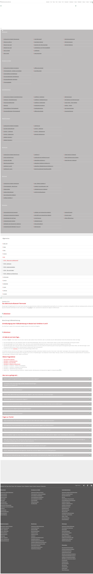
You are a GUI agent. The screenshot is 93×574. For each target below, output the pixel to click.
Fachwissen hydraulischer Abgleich (11, 215)
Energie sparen (67, 215)
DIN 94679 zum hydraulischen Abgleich (42, 215)
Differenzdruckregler (38, 68)
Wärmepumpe (37, 226)
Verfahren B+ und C (7, 169)
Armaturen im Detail (6, 60)
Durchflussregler (38, 70)
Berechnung (4, 147)
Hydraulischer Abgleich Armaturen (11, 68)
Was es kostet (6, 50)
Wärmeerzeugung (68, 42)
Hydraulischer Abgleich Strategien (10, 125)
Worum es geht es (7, 42)
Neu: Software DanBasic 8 (39, 183)
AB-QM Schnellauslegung (39, 192)
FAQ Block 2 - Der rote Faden (10, 362)
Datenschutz (43, 486)
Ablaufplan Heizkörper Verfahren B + (42, 163)
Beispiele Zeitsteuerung (39, 134)
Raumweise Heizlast (38, 42)
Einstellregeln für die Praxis (9, 218)
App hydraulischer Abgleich (9, 195)
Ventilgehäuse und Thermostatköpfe (42, 47)
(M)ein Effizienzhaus (68, 218)
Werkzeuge (4, 176)
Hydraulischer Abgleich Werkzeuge (11, 183)
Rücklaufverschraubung (39, 105)
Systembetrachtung (6, 89)
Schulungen (66, 1)
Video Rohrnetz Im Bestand (70, 160)
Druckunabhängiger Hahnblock (10, 79)
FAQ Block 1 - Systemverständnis (10, 361)
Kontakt (87, 1)
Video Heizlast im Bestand (70, 154)
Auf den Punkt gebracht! (8, 128)
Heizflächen (36, 50)
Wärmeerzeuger (68, 97)
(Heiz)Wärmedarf (38, 39)
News (54, 1)
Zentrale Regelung (68, 44)
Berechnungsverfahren (8, 163)
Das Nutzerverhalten (69, 108)
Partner (60, 1)
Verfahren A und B (7, 166)
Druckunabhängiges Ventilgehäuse (11, 76)
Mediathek (79, 1)
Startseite (47, 1)
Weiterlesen (6, 313)
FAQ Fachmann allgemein (9, 359)
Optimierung (37, 125)
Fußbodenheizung (38, 221)
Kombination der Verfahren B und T (42, 157)
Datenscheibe (6, 189)
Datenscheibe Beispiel (8, 192)
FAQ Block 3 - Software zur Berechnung (12, 364)
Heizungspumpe (37, 53)
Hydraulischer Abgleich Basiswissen (11, 39)
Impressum (38, 486)
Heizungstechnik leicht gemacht (10, 212)
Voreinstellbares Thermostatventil (10, 108)
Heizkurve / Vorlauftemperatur (10, 99)
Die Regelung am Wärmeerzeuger (71, 99)
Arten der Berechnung (8, 157)
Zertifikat (30, 307)
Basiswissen (4, 32)
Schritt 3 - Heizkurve (38, 128)
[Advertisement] (47, 18)
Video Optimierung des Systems (71, 157)
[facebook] (87, 485)
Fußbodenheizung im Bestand (40, 189)
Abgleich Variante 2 (7, 140)
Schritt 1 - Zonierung (8, 131)
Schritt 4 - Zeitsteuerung (39, 131)
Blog (56, 1)
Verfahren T (36, 154)
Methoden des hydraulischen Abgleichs (12, 223)
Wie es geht (6, 53)
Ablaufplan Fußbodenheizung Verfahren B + (43, 166)
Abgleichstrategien (6, 118)
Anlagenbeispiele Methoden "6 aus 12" (11, 226)
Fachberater (71, 1)
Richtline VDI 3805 (7, 160)
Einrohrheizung (37, 218)
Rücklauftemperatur (38, 108)
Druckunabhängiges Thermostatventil (11, 111)
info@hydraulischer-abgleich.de (6, 1)
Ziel (51, 1)
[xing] (83, 485)
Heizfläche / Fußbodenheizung (40, 99)
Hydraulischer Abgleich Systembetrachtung (12, 97)
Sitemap (84, 1)
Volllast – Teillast (68, 105)
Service (76, 1)
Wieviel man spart (7, 47)
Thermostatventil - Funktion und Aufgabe (12, 70)
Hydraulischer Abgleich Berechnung (11, 154)
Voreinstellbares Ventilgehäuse (10, 73)
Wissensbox (4, 205)
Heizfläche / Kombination (39, 102)
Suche (91, 1)
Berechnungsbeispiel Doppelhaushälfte (42, 169)
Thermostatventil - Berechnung (10, 186)
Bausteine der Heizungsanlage (40, 44)
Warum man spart (7, 44)
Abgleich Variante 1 (7, 137)
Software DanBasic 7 (8, 197)
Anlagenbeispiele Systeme (9, 221)
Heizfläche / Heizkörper (39, 97)
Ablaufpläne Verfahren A (39, 160)
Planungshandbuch (38, 223)
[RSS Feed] (91, 485)
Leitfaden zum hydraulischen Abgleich (42, 212)
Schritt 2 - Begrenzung (8, 134)
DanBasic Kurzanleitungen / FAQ (41, 186)
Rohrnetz (5, 105)
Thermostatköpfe (7, 82)
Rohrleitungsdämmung (69, 39)
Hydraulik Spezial (68, 212)
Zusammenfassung (68, 111)
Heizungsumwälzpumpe (8, 102)
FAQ (62, 1)
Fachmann (15, 348)
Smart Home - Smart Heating (70, 102)
